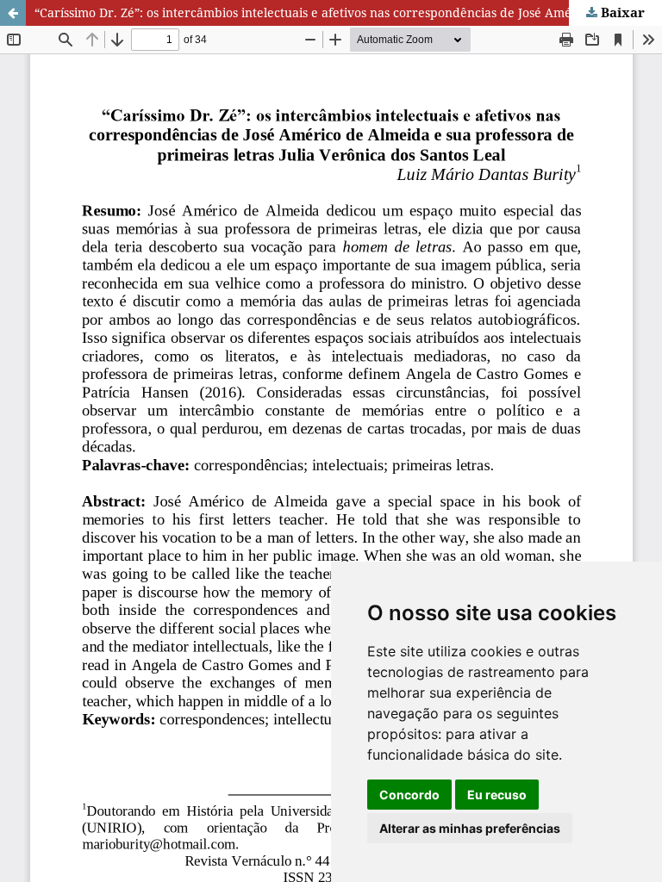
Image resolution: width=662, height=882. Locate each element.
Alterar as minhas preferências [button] (469, 828)
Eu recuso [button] (497, 794)
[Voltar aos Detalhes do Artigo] (13, 13)
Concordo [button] (409, 794)
